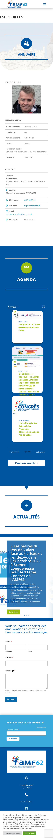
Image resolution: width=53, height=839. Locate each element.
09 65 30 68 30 (29, 200)
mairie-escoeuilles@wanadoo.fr (19, 214)
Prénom (8, 652)
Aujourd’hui (27, 452)
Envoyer (11, 699)
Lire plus (13, 612)
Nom (30, 652)
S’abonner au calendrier (25, 463)
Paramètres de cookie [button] (12, 833)
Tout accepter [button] (30, 833)
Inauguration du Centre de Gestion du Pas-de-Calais (29, 327)
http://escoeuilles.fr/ (32, 205)
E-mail (9, 657)
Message (10, 671)
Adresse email (13, 730)
